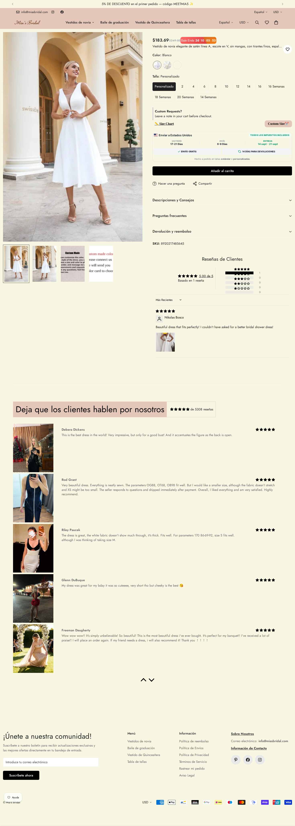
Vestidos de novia (78, 22)
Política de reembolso (194, 741)
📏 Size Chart (164, 123)
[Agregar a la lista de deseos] (287, 49)
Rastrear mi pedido (192, 768)
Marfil (167, 65)
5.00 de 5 (206, 276)
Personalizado (164, 86)
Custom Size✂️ (278, 123)
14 (248, 86)
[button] (276, 22)
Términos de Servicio (193, 761)
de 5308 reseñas (201, 409)
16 (259, 86)
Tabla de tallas (186, 22)
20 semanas (185, 97)
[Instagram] (52, 12)
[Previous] (12, 4)
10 (226, 86)
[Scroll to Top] (287, 804)
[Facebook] (62, 12)
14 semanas (208, 97)
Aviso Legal (187, 775)
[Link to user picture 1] (165, 342)
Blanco (157, 65)
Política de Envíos (191, 748)
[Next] (282, 4)
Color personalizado (177, 65)
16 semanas (276, 86)
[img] (165, 311)
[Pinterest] (236, 760)
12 (237, 86)
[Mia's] (27, 22)
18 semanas (163, 97)
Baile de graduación (114, 22)
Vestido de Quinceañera (152, 22)
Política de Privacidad (194, 755)
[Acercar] (133, 40)
